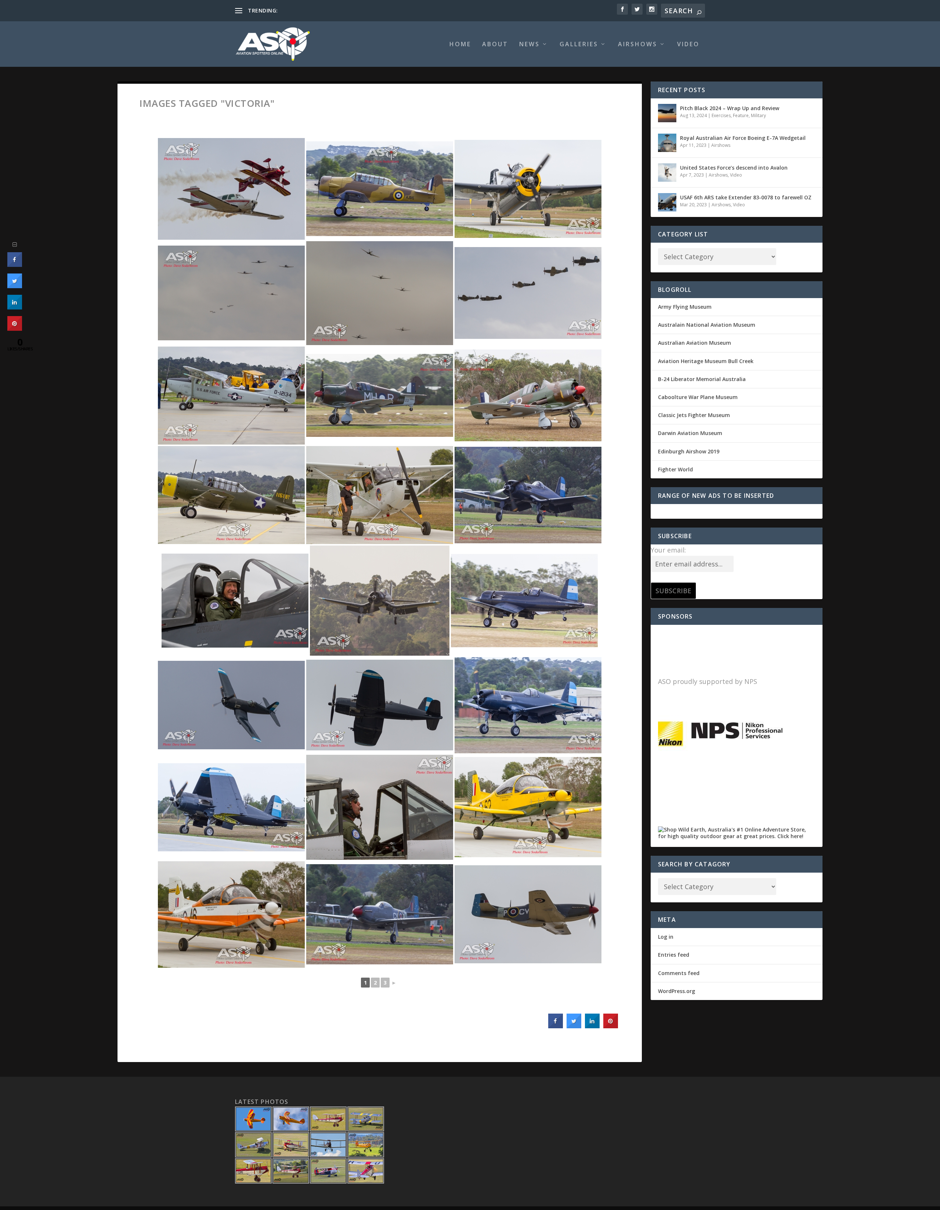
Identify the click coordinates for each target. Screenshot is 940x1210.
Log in (665, 936)
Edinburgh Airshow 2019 (688, 451)
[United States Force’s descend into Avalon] (667, 172)
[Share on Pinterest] (610, 1026)
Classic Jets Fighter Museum (694, 415)
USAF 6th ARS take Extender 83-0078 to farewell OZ (745, 197)
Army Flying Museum (685, 306)
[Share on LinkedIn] (14, 307)
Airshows (637, 44)
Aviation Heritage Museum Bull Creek (705, 361)
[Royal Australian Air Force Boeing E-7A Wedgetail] (667, 143)
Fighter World (675, 469)
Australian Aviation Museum (694, 342)
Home (460, 44)
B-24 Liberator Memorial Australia (702, 379)
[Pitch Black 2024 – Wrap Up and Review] (667, 113)
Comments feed (678, 973)
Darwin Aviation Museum (690, 433)
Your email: (668, 550)
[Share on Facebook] (555, 1026)
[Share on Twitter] (574, 1026)
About (495, 44)
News (529, 44)
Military (758, 115)
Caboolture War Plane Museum (698, 397)
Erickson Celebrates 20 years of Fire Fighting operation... (346, 10)
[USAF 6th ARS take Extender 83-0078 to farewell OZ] (667, 202)
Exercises (721, 115)
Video (688, 44)
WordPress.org (676, 991)
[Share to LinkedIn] (592, 1026)
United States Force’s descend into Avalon (734, 167)
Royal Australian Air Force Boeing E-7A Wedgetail (743, 137)
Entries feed (673, 954)
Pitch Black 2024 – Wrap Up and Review (729, 108)
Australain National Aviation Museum (706, 324)
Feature (741, 115)
